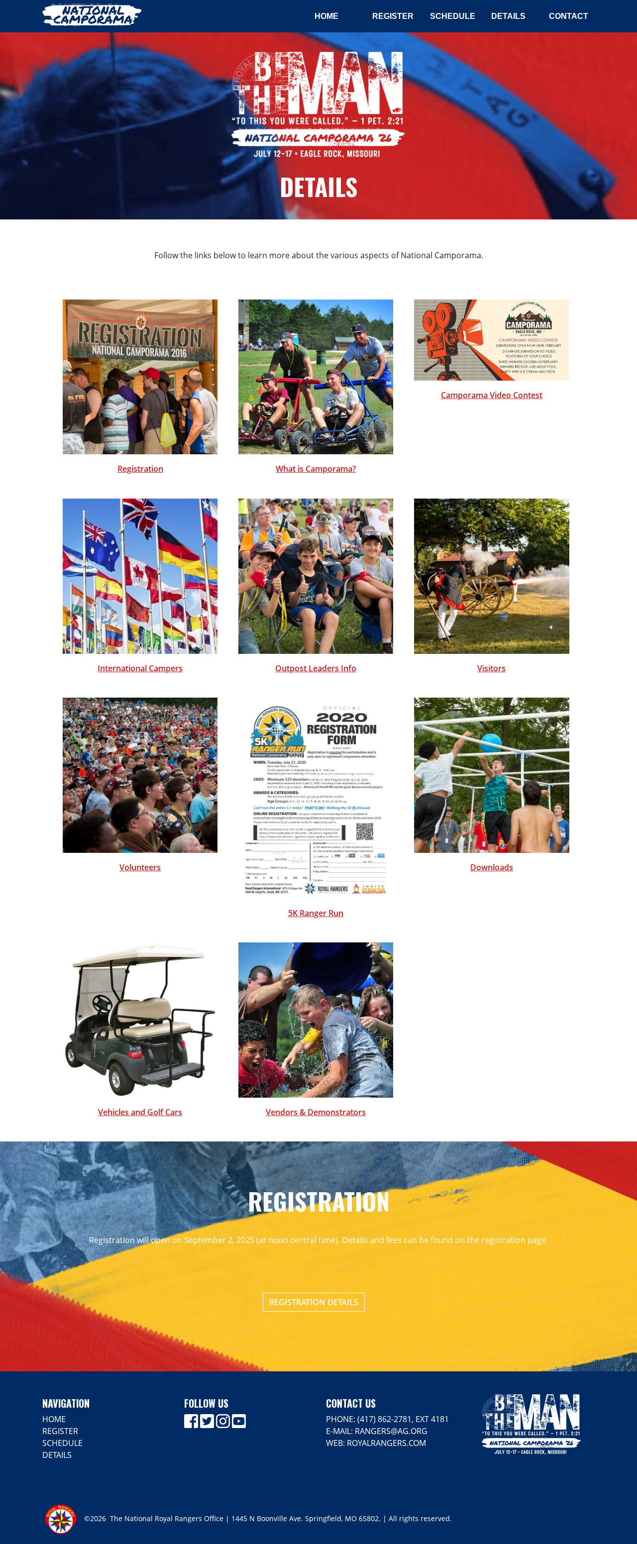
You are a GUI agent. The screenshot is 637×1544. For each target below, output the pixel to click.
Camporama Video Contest (491, 395)
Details (508, 16)
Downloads (491, 867)
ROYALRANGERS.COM (386, 1443)
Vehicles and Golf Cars (140, 1112)
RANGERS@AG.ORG (391, 1431)
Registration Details (313, 1302)
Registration (140, 468)
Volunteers (140, 867)
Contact (568, 16)
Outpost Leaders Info (315, 668)
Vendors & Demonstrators (316, 1112)
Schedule (452, 16)
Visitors (491, 668)
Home (326, 16)
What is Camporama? (316, 468)
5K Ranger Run (315, 913)
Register (393, 16)
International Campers (140, 668)
